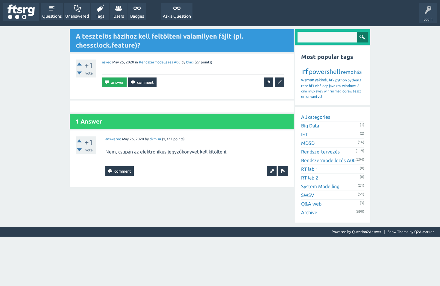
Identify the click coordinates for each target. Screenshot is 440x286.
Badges (137, 16)
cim (304, 91)
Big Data (310, 125)
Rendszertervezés (320, 151)
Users (118, 16)
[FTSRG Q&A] (21, 12)
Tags (100, 16)
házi (358, 72)
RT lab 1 (309, 169)
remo (347, 72)
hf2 (332, 80)
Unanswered (77, 16)
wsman (307, 79)
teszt (357, 91)
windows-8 (350, 86)
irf (304, 71)
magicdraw (343, 91)
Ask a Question (177, 16)
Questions (52, 16)
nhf (318, 86)
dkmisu (155, 139)
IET (304, 134)
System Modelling (320, 186)
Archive (309, 212)
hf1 (312, 86)
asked (106, 62)
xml (339, 86)
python (341, 80)
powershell (324, 71)
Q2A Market (424, 232)
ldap (324, 86)
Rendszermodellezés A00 (159, 62)
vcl (320, 96)
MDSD (308, 143)
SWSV (307, 195)
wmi (313, 96)
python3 (354, 80)
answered (113, 139)
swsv (319, 91)
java (332, 86)
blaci (190, 62)
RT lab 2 (309, 177)
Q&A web (311, 203)
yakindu (321, 80)
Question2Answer (366, 232)
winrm (329, 91)
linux (311, 91)
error (305, 96)
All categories (315, 117)
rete (304, 86)
